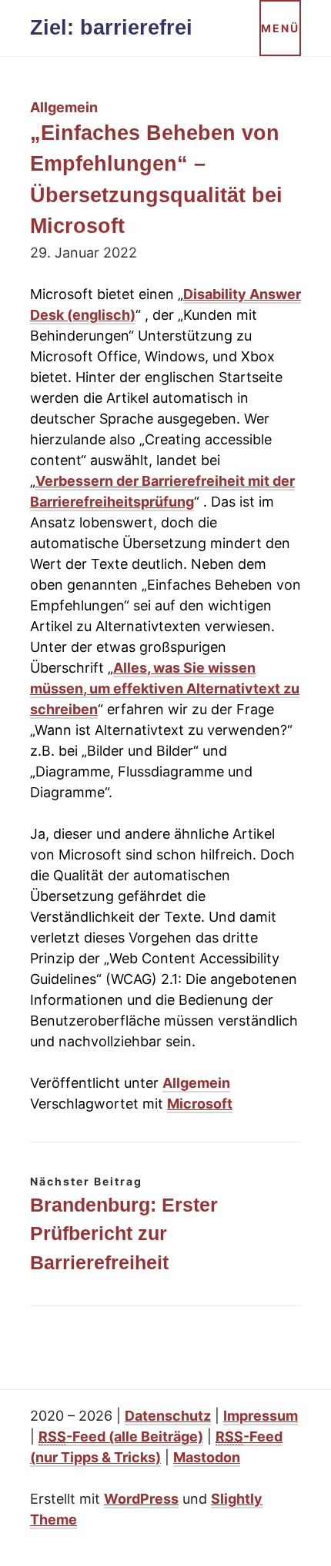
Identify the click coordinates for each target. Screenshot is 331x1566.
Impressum (260, 1416)
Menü (280, 28)
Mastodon (206, 1457)
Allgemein (196, 1083)
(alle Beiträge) (120, 1436)
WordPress (141, 1499)
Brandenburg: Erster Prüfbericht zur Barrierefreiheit (124, 1234)
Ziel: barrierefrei (111, 27)
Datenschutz (168, 1416)
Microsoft (199, 1104)
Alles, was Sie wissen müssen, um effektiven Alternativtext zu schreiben (164, 688)
